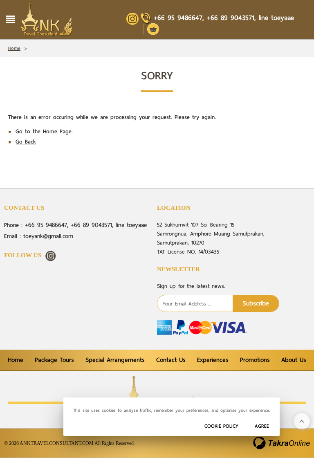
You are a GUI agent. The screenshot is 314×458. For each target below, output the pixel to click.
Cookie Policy (221, 426)
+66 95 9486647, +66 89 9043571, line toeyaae (224, 18)
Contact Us (171, 360)
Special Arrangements (115, 360)
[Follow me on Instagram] (50, 256)
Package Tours (54, 360)
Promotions (255, 360)
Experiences (213, 360)
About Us (293, 360)
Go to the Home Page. (44, 131)
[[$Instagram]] (132, 19)
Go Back (26, 141)
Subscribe (255, 303)
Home (14, 48)
